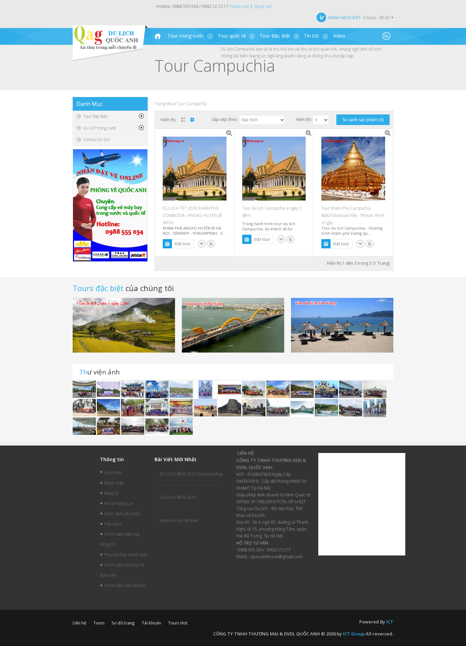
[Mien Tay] (206, 389)
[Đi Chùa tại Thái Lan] (133, 407)
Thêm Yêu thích (202, 244)
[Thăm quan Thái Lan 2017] (303, 389)
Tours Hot (178, 623)
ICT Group (354, 634)
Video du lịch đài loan (179, 520)
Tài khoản (151, 623)
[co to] (254, 389)
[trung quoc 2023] (133, 389)
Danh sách (183, 120)
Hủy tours (113, 524)
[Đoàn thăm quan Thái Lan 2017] (230, 407)
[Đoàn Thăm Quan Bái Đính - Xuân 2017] (133, 426)
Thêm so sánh (211, 244)
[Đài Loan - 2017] (351, 407)
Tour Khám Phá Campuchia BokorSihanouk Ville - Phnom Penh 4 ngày (352, 215)
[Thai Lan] (375, 389)
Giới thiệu (113, 473)
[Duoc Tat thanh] (230, 389)
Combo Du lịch (96, 139)
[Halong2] (181, 426)
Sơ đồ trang (123, 623)
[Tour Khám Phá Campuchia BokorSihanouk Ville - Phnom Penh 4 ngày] (387, 133)
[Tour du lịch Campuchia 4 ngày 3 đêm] (308, 133)
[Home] (158, 36)
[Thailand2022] (303, 407)
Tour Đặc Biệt (95, 116)
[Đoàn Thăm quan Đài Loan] (254, 407)
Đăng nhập (113, 483)
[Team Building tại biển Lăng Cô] (109, 407)
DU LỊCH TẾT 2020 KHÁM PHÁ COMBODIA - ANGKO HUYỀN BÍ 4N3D (192, 215)
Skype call (262, 6)
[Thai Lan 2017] (109, 426)
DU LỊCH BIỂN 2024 (178, 497)
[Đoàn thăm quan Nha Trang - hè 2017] (327, 389)
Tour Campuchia (192, 104)
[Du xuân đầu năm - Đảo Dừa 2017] (157, 426)
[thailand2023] (182, 389)
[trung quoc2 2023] (157, 389)
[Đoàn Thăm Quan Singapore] (375, 407)
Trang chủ (164, 104)
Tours (99, 623)
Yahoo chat (239, 6)
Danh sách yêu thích (122, 514)
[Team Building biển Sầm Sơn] (206, 407)
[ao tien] (351, 389)
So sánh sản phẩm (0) (363, 120)
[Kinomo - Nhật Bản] (182, 407)
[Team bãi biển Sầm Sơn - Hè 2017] (85, 407)
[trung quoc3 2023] (85, 389)
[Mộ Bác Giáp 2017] (278, 407)
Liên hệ (79, 623)
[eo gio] (278, 389)
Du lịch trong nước (99, 128)
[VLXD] (109, 389)
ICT (389, 622)
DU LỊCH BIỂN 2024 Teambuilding (191, 474)
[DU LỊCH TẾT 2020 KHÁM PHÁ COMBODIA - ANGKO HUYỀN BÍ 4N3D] (229, 133)
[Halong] (157, 407)
